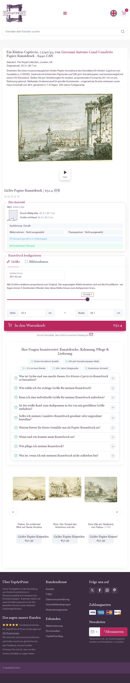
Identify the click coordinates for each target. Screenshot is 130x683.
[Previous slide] (13, 512)
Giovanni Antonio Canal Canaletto (87, 52)
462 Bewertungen (11, 633)
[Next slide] (117, 512)
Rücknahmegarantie (57, 609)
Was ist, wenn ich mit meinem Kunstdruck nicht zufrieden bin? (58, 455)
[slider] (87, 299)
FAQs (49, 594)
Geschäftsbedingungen (58, 604)
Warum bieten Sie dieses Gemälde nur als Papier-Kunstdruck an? (59, 427)
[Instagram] (107, 590)
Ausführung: (20, 225)
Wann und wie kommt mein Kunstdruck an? (46, 437)
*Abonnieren (114, 632)
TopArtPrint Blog (54, 636)
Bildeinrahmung (54, 625)
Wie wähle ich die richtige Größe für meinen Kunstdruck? (55, 388)
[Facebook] (100, 590)
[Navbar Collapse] (65, 13)
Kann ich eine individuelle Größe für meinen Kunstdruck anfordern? (62, 397)
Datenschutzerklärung (57, 599)
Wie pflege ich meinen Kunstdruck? (41, 446)
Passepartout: (86, 232)
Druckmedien (53, 631)
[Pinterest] (115, 590)
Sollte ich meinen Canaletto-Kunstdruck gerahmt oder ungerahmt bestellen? (60, 418)
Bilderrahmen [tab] (38, 262)
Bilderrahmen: (27, 232)
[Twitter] (92, 590)
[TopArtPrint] (14, 13)
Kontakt (50, 589)
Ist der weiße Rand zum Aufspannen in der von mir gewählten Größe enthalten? (61, 407)
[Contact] (91, 335)
